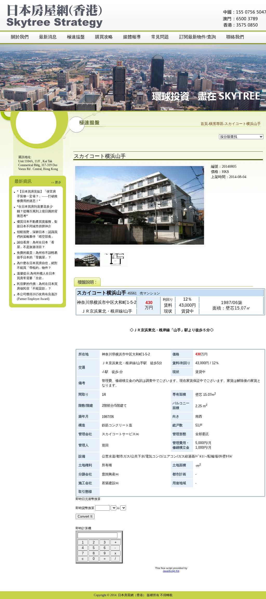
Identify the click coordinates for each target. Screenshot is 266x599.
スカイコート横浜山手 (242, 124)
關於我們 (20, 36)
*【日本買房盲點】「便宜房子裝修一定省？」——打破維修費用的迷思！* (37, 196)
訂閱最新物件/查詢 (197, 36)
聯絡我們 (235, 36)
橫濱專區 (216, 124)
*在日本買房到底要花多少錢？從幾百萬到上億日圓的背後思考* (37, 211)
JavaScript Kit (171, 570)
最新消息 (48, 36)
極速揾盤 (76, 36)
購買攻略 (104, 36)
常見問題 (160, 36)
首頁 (204, 124)
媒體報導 (132, 36)
